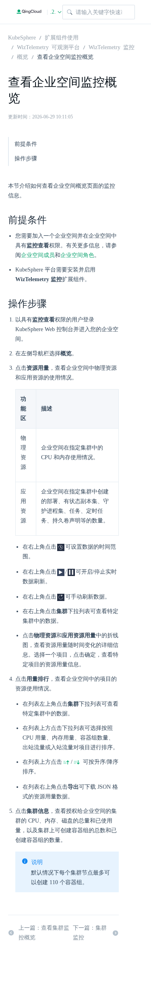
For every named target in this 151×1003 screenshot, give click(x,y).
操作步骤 (25, 158)
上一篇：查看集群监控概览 (44, 933)
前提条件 (25, 144)
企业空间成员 (38, 255)
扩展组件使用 (62, 37)
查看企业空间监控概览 (65, 56)
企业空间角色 (77, 255)
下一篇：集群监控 (90, 933)
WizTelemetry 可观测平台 (48, 47)
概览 (22, 56)
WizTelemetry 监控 (111, 47)
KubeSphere (22, 37)
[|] (29, 12)
